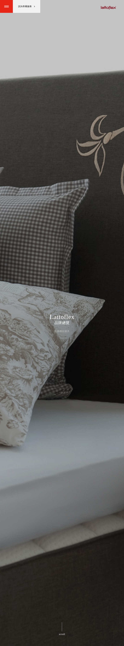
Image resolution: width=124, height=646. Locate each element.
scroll (62, 634)
